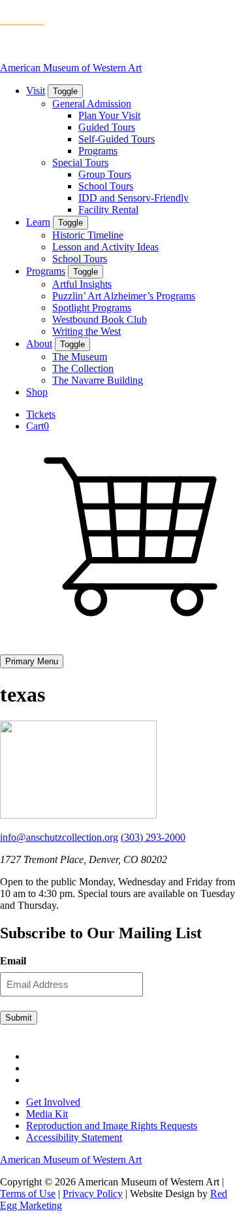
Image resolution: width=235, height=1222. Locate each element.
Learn (38, 222)
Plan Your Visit (109, 115)
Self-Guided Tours (116, 138)
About (39, 343)
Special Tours (80, 162)
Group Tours (104, 174)
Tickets (40, 414)
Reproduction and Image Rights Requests (111, 1125)
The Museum (79, 356)
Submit (18, 1018)
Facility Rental (108, 209)
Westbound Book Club (99, 319)
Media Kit (47, 1113)
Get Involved (53, 1102)
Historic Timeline (87, 235)
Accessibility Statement (74, 1137)
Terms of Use (27, 1193)
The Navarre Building (97, 380)
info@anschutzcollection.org (59, 837)
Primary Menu (31, 661)
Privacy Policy (93, 1193)
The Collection (83, 368)
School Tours (105, 186)
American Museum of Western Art (71, 67)
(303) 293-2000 (153, 837)
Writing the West (86, 331)
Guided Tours (106, 127)
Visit (35, 90)
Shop (37, 392)
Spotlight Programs (91, 307)
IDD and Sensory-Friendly (133, 197)
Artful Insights (82, 284)
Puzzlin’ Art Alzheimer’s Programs (123, 295)
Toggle (65, 91)
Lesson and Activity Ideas (105, 246)
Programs (98, 150)
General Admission (91, 103)
